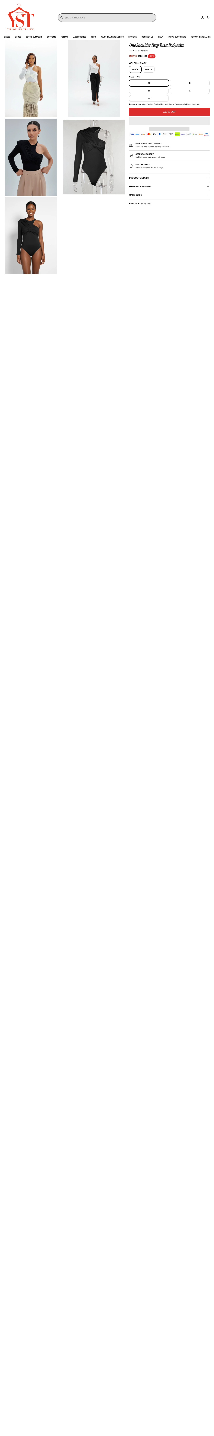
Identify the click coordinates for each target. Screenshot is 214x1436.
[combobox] (107, 18)
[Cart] (208, 17)
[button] (169, 121)
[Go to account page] (202, 17)
